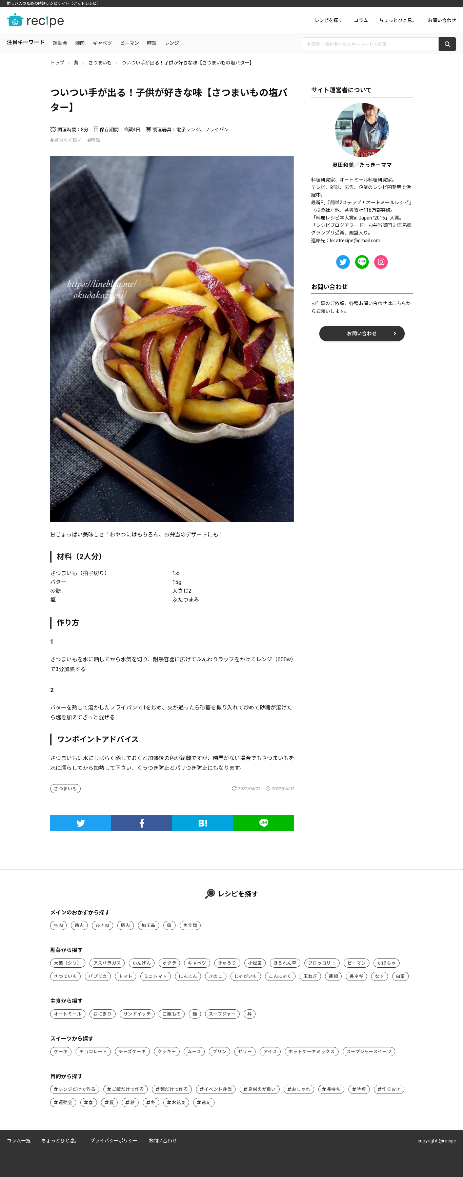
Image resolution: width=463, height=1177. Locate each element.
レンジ (172, 43)
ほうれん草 (285, 963)
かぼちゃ (386, 963)
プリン (219, 1051)
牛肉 (58, 925)
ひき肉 (102, 925)
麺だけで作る (174, 1089)
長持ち (334, 1089)
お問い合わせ (442, 20)
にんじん (188, 976)
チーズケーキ (132, 1051)
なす (379, 976)
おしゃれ (301, 1089)
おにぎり (102, 1014)
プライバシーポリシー (114, 1140)
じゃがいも (245, 976)
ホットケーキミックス (311, 1051)
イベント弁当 (218, 1089)
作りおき (391, 1089)
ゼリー (245, 1051)
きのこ (216, 976)
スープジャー (222, 1014)
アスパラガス (107, 963)
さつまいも (100, 62)
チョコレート (93, 1051)
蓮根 (333, 976)
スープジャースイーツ (369, 1051)
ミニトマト (155, 976)
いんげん (142, 963)
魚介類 (190, 925)
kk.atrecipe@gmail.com (355, 240)
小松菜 (255, 963)
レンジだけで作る (77, 1089)
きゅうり (227, 963)
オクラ (169, 963)
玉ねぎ (310, 976)
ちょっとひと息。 (398, 20)
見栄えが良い (68, 140)
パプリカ (97, 976)
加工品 (149, 925)
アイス (270, 1051)
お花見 (179, 1102)
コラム (361, 20)
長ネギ (356, 976)
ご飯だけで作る (128, 1089)
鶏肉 (79, 925)
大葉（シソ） (68, 963)
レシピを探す (329, 20)
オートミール (68, 1014)
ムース (194, 1051)
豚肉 (80, 43)
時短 (152, 43)
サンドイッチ (137, 1014)
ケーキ (61, 1051)
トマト (126, 976)
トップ (57, 62)
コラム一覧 (19, 1140)
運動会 (60, 43)
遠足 (206, 1102)
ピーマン (129, 43)
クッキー (167, 1051)
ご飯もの (171, 1014)
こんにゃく (280, 976)
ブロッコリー (322, 963)
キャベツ (102, 43)
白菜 (400, 976)
